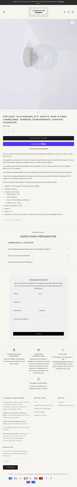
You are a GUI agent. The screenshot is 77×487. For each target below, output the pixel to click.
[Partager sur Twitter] (14, 220)
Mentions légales (39, 412)
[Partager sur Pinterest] (17, 220)
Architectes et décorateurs (66, 405)
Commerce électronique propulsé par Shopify (51, 474)
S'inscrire (10, 467)
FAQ (35, 402)
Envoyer (38, 334)
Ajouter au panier (38, 138)
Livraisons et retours (40, 415)
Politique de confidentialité (42, 409)
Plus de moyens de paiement (38, 148)
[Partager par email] (19, 220)
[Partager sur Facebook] (12, 220)
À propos (60, 402)
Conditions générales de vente (43, 405)
